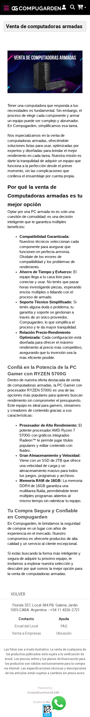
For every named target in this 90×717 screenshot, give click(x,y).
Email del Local (26, 626)
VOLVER (18, 594)
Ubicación (64, 633)
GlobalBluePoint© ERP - (45, 693)
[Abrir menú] (6, 7)
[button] (64, 7)
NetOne (45, 702)
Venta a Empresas (26, 633)
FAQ (64, 626)
